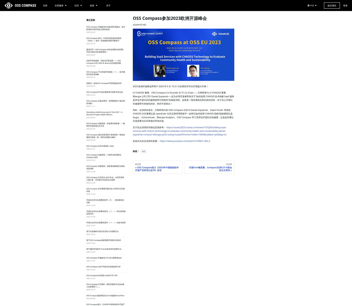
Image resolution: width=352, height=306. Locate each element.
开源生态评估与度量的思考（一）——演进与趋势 (106, 224)
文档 (45, 5)
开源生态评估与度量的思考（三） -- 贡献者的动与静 (105, 203)
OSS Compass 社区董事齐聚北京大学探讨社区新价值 (105, 191)
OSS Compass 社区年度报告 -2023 (100, 147)
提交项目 (332, 5)
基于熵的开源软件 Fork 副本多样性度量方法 (103, 250)
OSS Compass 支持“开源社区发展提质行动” (103, 268)
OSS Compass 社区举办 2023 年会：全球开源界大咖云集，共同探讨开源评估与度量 (105, 180)
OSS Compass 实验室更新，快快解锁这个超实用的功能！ (105, 103)
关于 (108, 5)
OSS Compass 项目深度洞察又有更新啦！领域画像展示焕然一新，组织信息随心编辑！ (105, 137)
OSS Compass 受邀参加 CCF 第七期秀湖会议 (104, 259)
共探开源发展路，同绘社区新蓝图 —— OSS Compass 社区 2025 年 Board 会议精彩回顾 (103, 63)
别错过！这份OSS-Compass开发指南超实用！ (104, 84)
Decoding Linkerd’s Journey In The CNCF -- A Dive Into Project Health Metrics (104, 115)
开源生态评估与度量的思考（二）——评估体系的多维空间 (106, 214)
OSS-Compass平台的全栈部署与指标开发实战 (104, 93)
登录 (345, 5)
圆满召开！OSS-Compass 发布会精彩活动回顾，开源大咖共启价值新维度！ (105, 52)
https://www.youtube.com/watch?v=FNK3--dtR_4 (185, 141)
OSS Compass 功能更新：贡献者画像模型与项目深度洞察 (105, 169)
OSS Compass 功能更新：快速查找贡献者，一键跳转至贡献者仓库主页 (105, 126)
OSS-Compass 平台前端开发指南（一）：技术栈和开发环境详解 (105, 74)
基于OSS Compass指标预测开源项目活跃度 (103, 241)
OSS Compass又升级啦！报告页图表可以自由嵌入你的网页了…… (105, 287)
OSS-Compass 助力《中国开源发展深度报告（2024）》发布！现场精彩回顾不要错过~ (103, 41)
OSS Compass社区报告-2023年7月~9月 (101, 277)
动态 (144, 151)
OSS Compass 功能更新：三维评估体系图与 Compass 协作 (103, 157)
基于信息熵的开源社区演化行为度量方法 (102, 232)
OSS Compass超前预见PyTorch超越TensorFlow (105, 297)
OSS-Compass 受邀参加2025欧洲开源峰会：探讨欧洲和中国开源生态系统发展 (105, 29)
